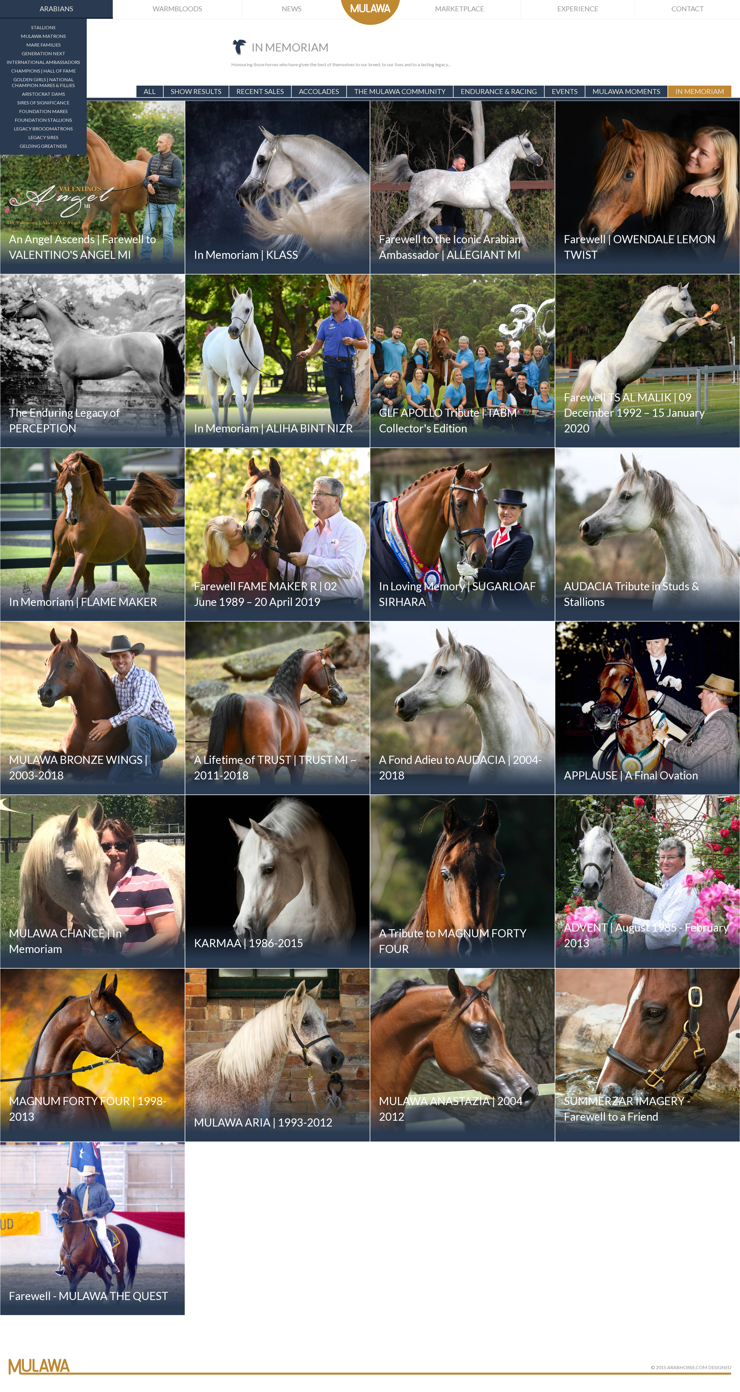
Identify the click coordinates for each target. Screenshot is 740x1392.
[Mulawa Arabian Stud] (370, 12)
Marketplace (459, 8)
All (150, 91)
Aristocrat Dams (43, 94)
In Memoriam (699, 91)
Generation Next (43, 53)
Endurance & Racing (499, 91)
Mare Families (43, 44)
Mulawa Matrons (43, 36)
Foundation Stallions (43, 120)
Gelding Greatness (43, 146)
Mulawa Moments (626, 91)
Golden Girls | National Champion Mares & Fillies (43, 82)
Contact (687, 8)
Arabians (56, 8)
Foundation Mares (43, 111)
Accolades (319, 91)
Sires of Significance (43, 102)
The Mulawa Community (400, 91)
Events (565, 91)
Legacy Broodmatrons (43, 128)
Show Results (196, 91)
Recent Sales (260, 91)
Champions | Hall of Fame (43, 70)
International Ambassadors (43, 62)
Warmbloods (177, 8)
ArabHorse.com (687, 1367)
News (291, 8)
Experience (577, 8)
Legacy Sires (43, 137)
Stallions (43, 27)
